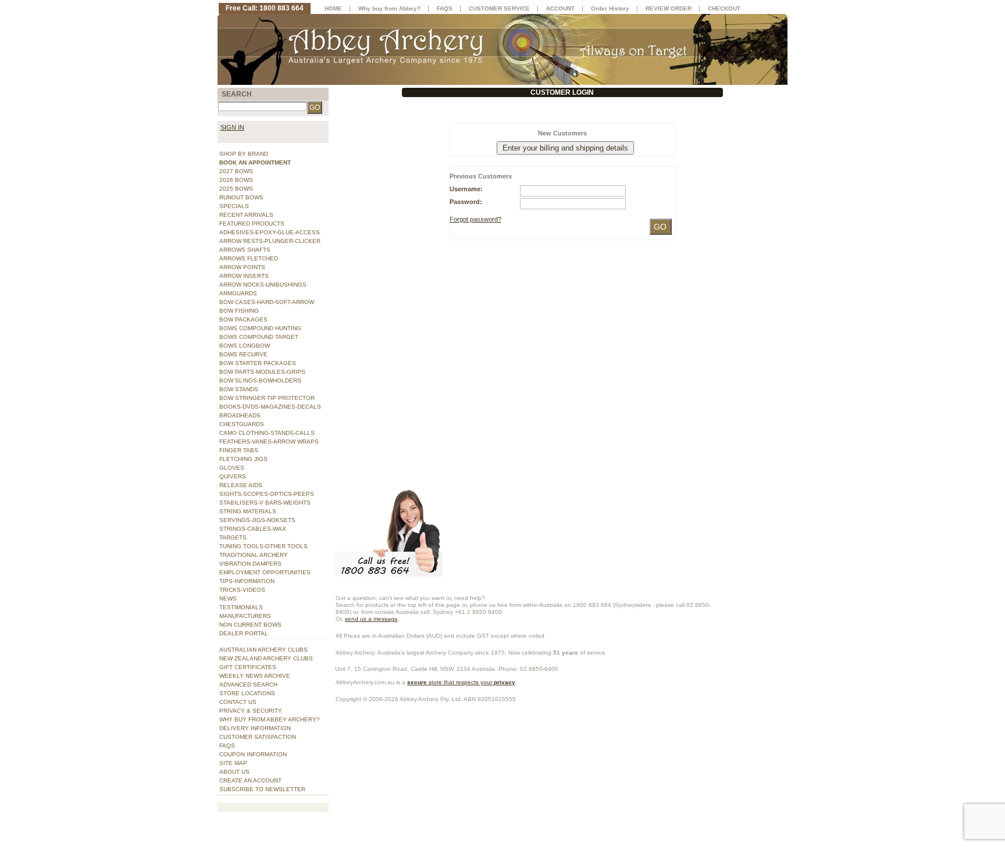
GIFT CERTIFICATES (247, 667)
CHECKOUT (724, 8)
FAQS (227, 745)
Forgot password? (475, 219)
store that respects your (461, 682)
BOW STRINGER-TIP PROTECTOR (267, 398)
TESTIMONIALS (241, 607)
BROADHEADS (240, 415)
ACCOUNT (560, 8)
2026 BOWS (236, 180)
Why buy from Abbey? (389, 8)
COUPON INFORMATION (253, 754)
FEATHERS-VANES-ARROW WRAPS (269, 441)
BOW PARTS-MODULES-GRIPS (262, 372)
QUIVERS (232, 476)
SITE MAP (233, 763)
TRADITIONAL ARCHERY (253, 555)
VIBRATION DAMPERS (250, 563)
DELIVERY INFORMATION (255, 728)
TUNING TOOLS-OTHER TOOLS (263, 546)
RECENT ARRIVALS (246, 215)
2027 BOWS (236, 171)
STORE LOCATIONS (247, 693)
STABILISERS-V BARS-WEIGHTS (265, 502)
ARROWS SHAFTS (244, 249)
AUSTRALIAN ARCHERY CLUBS (263, 649)
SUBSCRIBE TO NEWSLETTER (262, 789)
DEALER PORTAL (243, 633)
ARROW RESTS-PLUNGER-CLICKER (269, 241)
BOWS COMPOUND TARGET (258, 337)
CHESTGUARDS (241, 424)
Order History (610, 8)
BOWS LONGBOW (244, 345)
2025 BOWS (236, 188)
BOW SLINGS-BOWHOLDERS (260, 380)
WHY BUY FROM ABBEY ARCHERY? (269, 719)
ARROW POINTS (242, 267)
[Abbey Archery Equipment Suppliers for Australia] (502, 48)
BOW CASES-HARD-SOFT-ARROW (266, 302)
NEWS (228, 598)
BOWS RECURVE (243, 354)
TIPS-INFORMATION (247, 581)
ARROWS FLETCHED (248, 258)
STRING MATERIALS (247, 511)
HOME (333, 8)
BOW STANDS (238, 389)
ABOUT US (234, 772)
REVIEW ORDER (669, 8)
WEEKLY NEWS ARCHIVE (254, 676)
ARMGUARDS (238, 293)
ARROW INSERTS (244, 276)
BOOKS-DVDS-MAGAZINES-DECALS (270, 406)
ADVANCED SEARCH (248, 684)
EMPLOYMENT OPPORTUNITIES (265, 572)
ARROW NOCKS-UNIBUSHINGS (263, 284)
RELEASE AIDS (240, 485)
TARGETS (233, 537)
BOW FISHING (239, 311)
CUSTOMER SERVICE (499, 8)
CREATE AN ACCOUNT (250, 780)
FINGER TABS (238, 450)
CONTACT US (237, 702)
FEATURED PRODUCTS (251, 223)
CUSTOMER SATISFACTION (257, 737)
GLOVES (231, 467)
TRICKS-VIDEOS (242, 590)
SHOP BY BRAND (243, 154)
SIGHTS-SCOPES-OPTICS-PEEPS (266, 494)
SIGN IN (232, 127)
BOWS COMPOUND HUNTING (260, 328)
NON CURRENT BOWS (250, 624)
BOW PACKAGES (243, 319)
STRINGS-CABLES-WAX (252, 529)
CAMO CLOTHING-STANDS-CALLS (267, 433)
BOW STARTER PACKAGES (257, 363)
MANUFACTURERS (245, 616)
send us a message (371, 619)
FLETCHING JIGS (243, 459)
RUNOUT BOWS (241, 197)
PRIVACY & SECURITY (250, 710)
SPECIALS (234, 206)
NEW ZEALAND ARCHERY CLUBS (266, 658)
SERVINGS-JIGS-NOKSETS (257, 520)
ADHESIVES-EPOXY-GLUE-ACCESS (269, 232)
